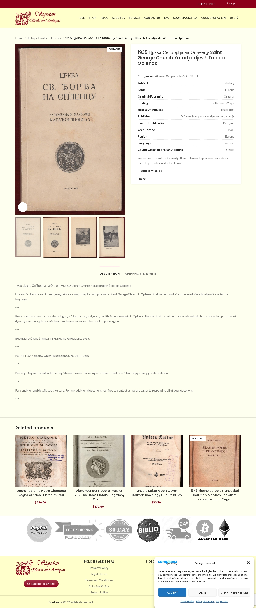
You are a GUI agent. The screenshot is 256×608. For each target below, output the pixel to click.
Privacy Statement (205, 601)
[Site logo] (39, 17)
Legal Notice (99, 574)
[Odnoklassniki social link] (171, 178)
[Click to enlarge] (22, 207)
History (56, 38)
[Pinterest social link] (26, 4)
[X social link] (153, 178)
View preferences (234, 592)
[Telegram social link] (185, 178)
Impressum (222, 601)
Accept (172, 592)
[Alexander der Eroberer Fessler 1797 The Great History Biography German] (99, 461)
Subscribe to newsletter (43, 583)
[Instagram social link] (22, 4)
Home (19, 38)
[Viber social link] (189, 178)
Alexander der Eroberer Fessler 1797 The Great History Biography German (99, 494)
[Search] (240, 4)
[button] (248, 563)
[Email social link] (158, 178)
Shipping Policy (99, 586)
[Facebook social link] (17, 4)
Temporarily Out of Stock (182, 76)
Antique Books (37, 38)
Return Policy (99, 592)
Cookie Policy (187, 601)
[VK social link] (180, 178)
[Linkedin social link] (31, 4)
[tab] (110, 271)
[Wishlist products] (220, 4)
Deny (202, 592)
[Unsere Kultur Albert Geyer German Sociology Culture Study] (157, 461)
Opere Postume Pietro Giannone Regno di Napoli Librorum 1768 (41, 492)
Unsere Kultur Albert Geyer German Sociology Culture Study (157, 492)
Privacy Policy (99, 568)
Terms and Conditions (99, 580)
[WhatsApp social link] (176, 178)
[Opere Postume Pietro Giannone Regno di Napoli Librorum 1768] (41, 461)
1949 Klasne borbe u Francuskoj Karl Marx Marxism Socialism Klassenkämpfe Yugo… (215, 494)
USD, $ (234, 17)
